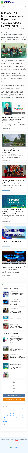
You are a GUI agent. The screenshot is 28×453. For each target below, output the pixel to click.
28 (16, 417)
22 (19, 415)
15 (19, 413)
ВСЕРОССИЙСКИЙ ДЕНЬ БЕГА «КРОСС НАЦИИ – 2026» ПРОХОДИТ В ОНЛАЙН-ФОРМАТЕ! (13, 211)
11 (6, 413)
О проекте (10, 443)
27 (13, 417)
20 (13, 415)
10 (3, 413)
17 (3, 415)
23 (22, 415)
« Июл (5, 421)
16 (22, 413)
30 (22, 417)
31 (4, 419)
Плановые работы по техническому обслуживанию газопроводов (13, 266)
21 (16, 415)
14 (16, 413)
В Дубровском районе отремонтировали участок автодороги (10, 150)
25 (7, 417)
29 (19, 417)
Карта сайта (17, 443)
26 (10, 417)
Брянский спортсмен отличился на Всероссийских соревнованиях (13, 181)
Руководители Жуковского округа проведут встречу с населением (13, 242)
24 (4, 417)
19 (10, 415)
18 (7, 415)
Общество (17, 29)
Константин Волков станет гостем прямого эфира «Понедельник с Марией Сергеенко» (13, 119)
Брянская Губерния (17, 98)
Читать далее (6, 128)
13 (13, 413)
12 (10, 413)
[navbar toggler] (26, 2)
